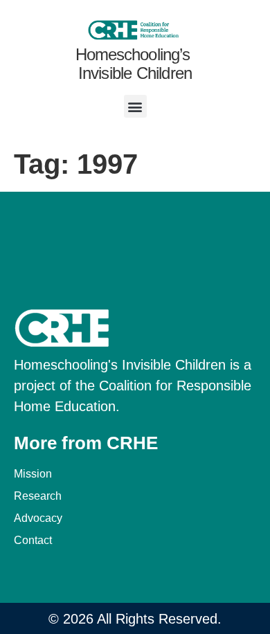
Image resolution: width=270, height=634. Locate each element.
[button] (135, 106)
